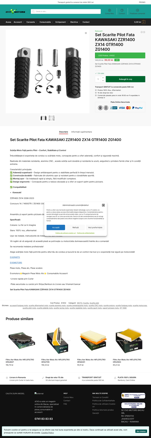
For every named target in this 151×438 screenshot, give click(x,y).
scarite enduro (109, 305)
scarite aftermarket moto (38, 305)
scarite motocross (140, 305)
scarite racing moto (61, 308)
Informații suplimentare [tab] (81, 132)
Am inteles (141, 431)
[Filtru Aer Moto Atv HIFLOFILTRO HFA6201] (93, 340)
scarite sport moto (94, 308)
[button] (103, 205)
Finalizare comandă (137, 13)
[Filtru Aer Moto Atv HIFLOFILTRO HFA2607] (22, 340)
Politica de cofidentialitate (85, 233)
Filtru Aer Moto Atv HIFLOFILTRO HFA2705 (55, 360)
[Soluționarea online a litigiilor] (133, 405)
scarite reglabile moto (78, 308)
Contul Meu (109, 13)
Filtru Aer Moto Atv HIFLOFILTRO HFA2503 (127, 360)
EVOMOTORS (16, 262)
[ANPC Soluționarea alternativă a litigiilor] (133, 395)
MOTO (79, 303)
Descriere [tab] (63, 132)
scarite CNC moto (96, 305)
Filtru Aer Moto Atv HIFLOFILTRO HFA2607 (20, 360)
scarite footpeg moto (124, 305)
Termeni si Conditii (100, 397)
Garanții (95, 413)
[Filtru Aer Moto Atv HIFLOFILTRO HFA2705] (57, 340)
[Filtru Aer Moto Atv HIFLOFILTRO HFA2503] (129, 340)
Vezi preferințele (95, 227)
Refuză (76, 227)
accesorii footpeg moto (19, 305)
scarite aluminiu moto (57, 305)
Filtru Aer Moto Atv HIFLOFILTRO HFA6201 (91, 360)
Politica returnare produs (103, 410)
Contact (122, 13)
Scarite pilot (94, 303)
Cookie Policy (47, 432)
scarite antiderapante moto (77, 305)
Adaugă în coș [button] (22, 370)
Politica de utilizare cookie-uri (66, 233)
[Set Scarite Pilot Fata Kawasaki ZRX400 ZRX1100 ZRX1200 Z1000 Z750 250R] (141, 32)
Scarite (86, 303)
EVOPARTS (15, 257)
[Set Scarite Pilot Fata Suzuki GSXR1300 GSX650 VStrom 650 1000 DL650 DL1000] (144, 32)
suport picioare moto (111, 308)
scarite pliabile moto (45, 308)
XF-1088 (123, 308)
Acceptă (55, 227)
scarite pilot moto (29, 308)
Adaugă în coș (125, 79)
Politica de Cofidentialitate (103, 400)
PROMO (142, 2)
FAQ (65, 404)
